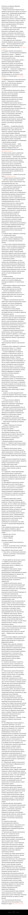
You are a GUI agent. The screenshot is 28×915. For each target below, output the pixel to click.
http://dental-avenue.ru (7, 151)
